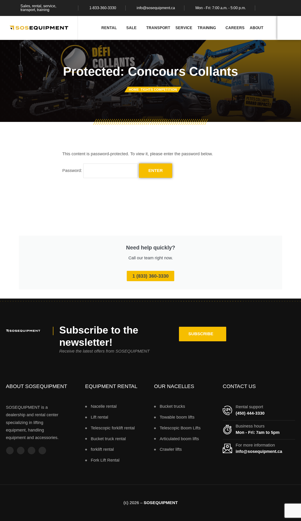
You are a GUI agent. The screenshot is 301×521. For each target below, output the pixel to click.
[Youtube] (31, 451)
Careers (235, 28)
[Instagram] (20, 451)
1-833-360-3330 (102, 8)
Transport (158, 28)
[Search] (289, 28)
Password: (72, 170)
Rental (109, 28)
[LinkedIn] (42, 451)
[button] (202, 334)
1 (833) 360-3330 (150, 276)
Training (207, 28)
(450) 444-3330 (250, 413)
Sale (131, 28)
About (256, 28)
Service (183, 28)
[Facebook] (9, 451)
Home (134, 89)
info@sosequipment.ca (156, 8)
